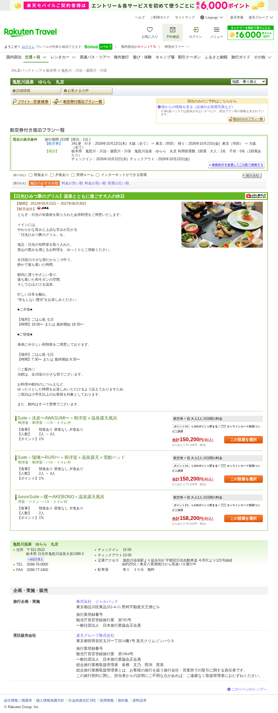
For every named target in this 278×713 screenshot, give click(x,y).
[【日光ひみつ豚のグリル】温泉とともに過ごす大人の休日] (222, 225)
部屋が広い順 (118, 183)
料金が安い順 (72, 183)
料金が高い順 (95, 183)
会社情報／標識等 (18, 700)
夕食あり (62, 175)
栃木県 (51, 70)
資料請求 (139, 700)
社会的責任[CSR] (82, 700)
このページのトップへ (249, 689)
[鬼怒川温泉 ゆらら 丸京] (35, 559)
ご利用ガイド (160, 17)
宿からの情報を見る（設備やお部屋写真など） (198, 107)
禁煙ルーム (85, 175)
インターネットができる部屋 (124, 175)
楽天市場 (236, 17)
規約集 (123, 700)
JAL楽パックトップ (26, 70)
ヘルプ (140, 17)
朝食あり (41, 175)
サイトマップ (185, 17)
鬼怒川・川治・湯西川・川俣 (84, 70)
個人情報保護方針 (50, 700)
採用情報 (107, 700)
